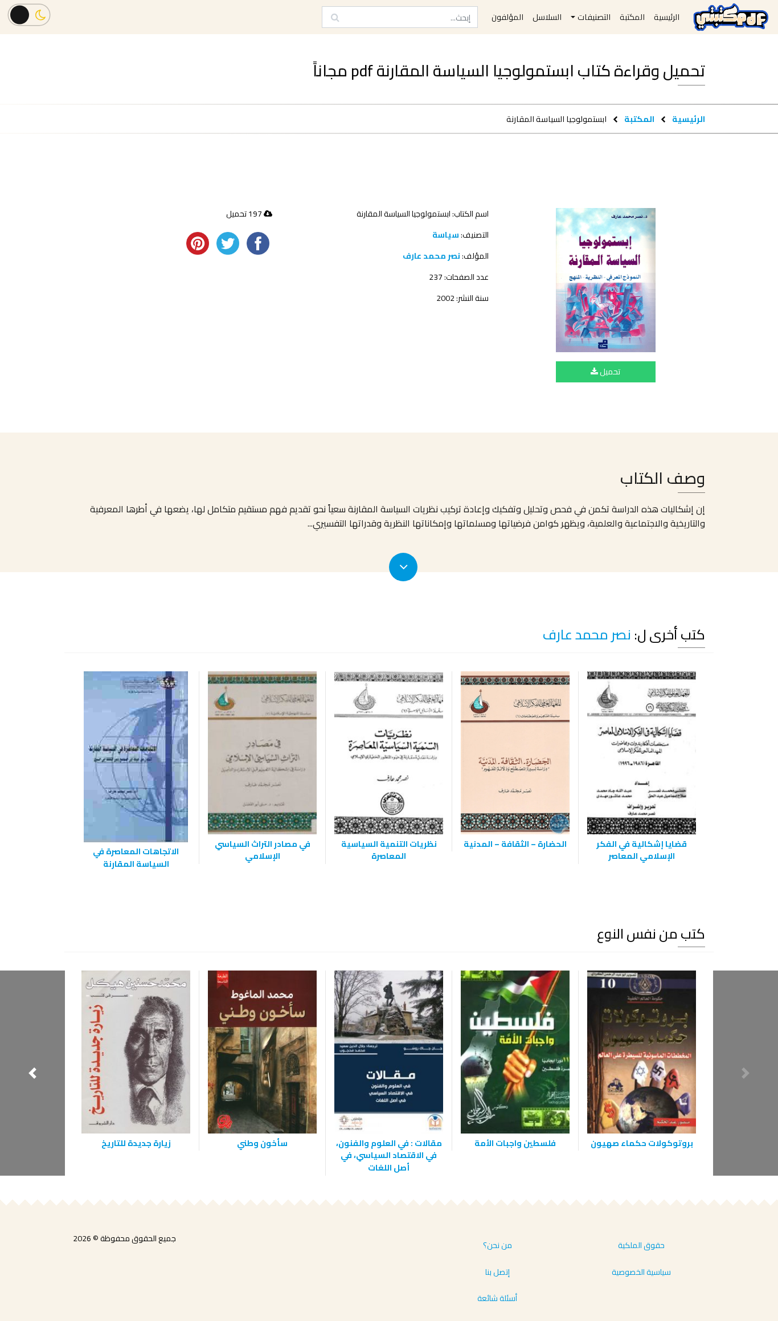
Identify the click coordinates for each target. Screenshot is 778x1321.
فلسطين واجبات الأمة (515, 1143)
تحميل (609, 371)
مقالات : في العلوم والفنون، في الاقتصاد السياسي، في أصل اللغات (389, 1155)
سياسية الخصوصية (641, 1272)
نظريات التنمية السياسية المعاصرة (389, 850)
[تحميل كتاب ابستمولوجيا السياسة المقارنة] (606, 280)
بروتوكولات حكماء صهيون (642, 1143)
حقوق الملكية (641, 1245)
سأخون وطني (262, 1143)
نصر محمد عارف (431, 255)
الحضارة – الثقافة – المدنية (515, 843)
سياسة (445, 234)
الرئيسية (688, 119)
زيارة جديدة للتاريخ (136, 1143)
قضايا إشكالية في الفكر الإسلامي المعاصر (641, 850)
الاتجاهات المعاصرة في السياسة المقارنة (136, 857)
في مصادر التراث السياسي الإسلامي (262, 850)
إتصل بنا (497, 1272)
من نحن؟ (497, 1245)
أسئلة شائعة (497, 1298)
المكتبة (639, 119)
